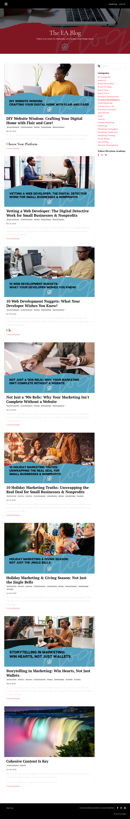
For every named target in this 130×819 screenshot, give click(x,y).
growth (101, 119)
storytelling (80, 496)
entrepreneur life (106, 106)
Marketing (113, 4)
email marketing (105, 103)
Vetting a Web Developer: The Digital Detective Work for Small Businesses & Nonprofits (47, 213)
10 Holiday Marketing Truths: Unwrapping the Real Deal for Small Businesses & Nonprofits (47, 489)
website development (58, 127)
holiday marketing (52, 496)
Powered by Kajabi (120, 814)
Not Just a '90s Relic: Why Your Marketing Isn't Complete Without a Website (47, 399)
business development (13, 127)
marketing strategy (46, 127)
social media (69, 679)
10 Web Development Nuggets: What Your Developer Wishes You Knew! (43, 303)
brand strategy (105, 86)
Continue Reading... (13, 148)
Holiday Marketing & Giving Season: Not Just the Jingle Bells (46, 580)
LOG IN (122, 4)
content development (26, 127)
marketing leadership (108, 132)
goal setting (103, 112)
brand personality (11, 496)
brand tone (21, 496)
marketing (36, 127)
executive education (107, 109)
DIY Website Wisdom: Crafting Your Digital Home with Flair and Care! (44, 120)
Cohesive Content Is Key (27, 761)
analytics (102, 80)
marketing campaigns (71, 586)
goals (100, 116)
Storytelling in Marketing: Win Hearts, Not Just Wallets (48, 673)
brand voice (29, 496)
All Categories (104, 77)
